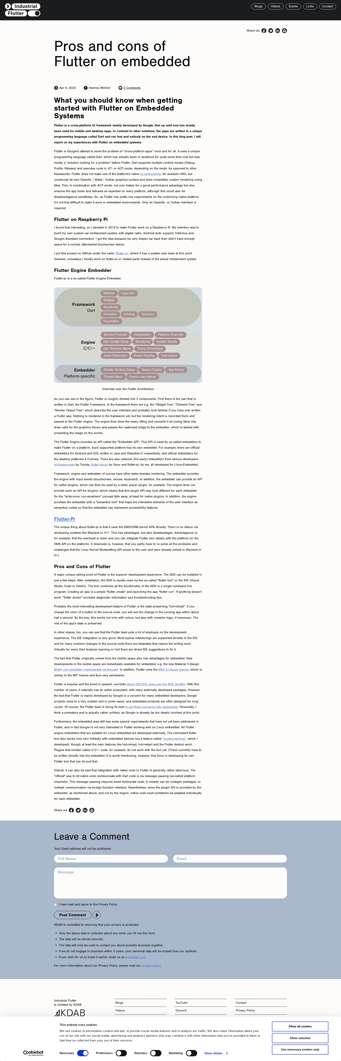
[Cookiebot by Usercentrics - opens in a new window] (33, 1053)
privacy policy (151, 965)
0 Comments (132, 88)
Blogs (119, 1003)
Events (293, 6)
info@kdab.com (135, 957)
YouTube (181, 1003)
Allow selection (300, 1038)
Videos (120, 1010)
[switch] (121, 1053)
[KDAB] (69, 1013)
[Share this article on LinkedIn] (277, 30)
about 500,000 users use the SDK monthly (156, 684)
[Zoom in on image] (128, 335)
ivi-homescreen (64, 464)
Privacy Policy (245, 1010)
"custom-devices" (174, 739)
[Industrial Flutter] (22, 10)
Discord (181, 1010)
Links (310, 6)
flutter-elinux (99, 464)
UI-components (150, 174)
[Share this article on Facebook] (263, 30)
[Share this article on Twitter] (270, 30)
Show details (213, 1053)
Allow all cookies (300, 1026)
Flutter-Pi (64, 519)
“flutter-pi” (121, 253)
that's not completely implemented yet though (86, 669)
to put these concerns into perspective (151, 707)
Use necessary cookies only (300, 1049)
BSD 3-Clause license (173, 669)
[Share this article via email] (284, 30)
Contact (241, 1003)
